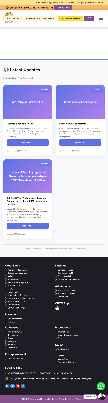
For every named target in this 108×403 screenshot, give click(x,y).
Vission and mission (16, 301)
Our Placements (15, 318)
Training (11, 322)
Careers (55, 3)
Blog (49, 3)
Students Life (14, 285)
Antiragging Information (18, 295)
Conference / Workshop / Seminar (40, 18)
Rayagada (12, 341)
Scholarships (70, 3)
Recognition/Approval (17, 273)
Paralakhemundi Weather (69, 279)
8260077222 (30, 7)
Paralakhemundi (15, 332)
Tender (43, 3)
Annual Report (14, 279)
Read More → (27, 142)
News (61, 3)
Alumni (78, 3)
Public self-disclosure (17, 270)
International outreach (68, 335)
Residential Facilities (67, 273)
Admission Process (66, 290)
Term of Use (81, 399)
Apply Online (63, 349)
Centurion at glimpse (17, 307)
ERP (83, 3)
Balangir (11, 338)
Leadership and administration (21, 298)
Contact (100, 3)
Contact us (63, 359)
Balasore (11, 344)
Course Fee (63, 296)
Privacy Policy (58, 399)
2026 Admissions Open (70, 18)
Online (37, 3)
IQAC (10, 276)
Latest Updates (12, 18)
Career (61, 355)
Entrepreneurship (15, 358)
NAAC (10, 289)
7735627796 (46, 7)
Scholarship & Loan (66, 293)
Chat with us (90, 397)
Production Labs (65, 276)
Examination (91, 3)
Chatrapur (12, 347)
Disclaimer (69, 399)
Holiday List (13, 292)
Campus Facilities (65, 270)
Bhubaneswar (14, 335)
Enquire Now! (63, 7)
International (63, 332)
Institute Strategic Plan (18, 282)
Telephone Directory (67, 362)
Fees (60, 338)
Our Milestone (14, 304)
